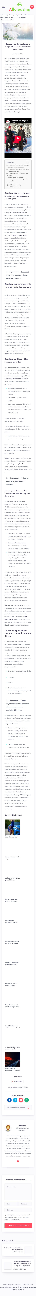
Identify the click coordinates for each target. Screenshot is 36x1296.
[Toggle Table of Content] (27, 162)
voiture (25, 1087)
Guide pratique (14, 15)
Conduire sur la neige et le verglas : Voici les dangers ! (18, 170)
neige (20, 1087)
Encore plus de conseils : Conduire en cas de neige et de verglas (19, 179)
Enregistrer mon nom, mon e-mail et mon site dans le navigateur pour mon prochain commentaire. (17, 1217)
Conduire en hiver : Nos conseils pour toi (17, 174)
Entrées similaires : (15, 187)
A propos (24, 1287)
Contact (21, 1290)
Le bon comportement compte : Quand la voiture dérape (17, 184)
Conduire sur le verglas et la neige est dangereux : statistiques (18, 166)
